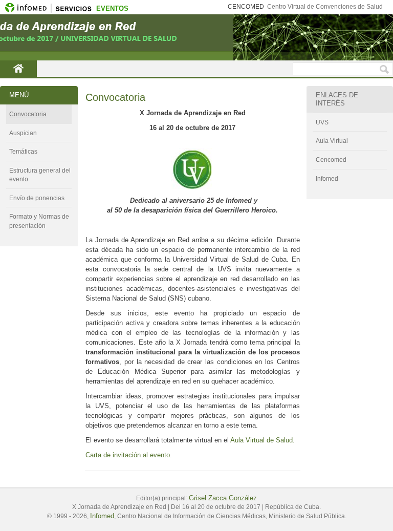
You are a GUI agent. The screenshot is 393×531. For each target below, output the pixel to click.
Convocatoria (28, 114)
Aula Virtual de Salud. (262, 440)
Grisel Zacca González (223, 498)
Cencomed (331, 159)
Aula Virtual (332, 140)
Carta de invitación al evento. (128, 455)
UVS (322, 122)
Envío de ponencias (36, 198)
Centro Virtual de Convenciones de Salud (325, 6)
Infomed (327, 178)
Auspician (23, 133)
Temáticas (23, 151)
